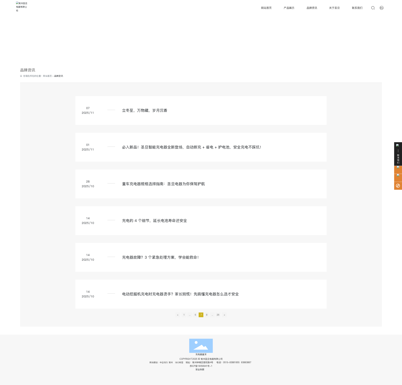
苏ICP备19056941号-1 (201, 366)
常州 (171, 362)
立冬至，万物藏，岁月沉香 (144, 110)
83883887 (246, 362)
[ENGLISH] (381, 7)
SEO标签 (179, 362)
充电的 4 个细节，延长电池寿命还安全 (154, 220)
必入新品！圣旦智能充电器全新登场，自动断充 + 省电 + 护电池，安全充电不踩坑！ (192, 147)
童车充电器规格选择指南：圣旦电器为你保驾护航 (163, 183)
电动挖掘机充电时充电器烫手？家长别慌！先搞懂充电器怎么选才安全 (180, 294)
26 (218, 314)
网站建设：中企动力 (158, 362)
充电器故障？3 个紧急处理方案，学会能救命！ (161, 257)
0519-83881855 (231, 362)
